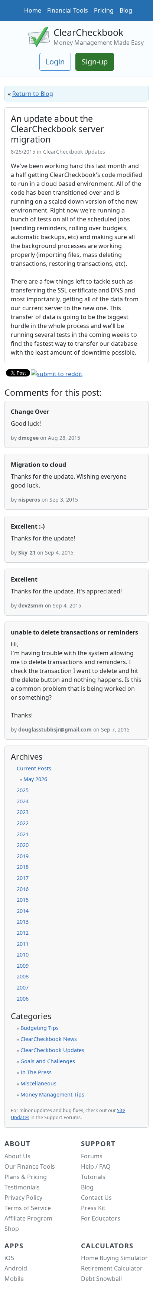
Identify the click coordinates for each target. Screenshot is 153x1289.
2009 (23, 965)
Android (15, 1268)
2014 (23, 910)
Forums (91, 1156)
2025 (23, 790)
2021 (23, 834)
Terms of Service (27, 1208)
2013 (23, 921)
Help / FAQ (96, 1166)
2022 (23, 823)
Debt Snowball (101, 1279)
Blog (126, 10)
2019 (23, 856)
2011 (23, 943)
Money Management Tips (52, 1094)
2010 (23, 954)
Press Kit (93, 1208)
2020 (23, 844)
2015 (23, 899)
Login (55, 62)
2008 (23, 976)
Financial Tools (67, 10)
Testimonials (22, 1187)
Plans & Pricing (25, 1177)
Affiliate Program (28, 1218)
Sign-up (95, 62)
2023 (23, 812)
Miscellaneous (38, 1083)
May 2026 (35, 779)
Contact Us (96, 1197)
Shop (11, 1229)
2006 (23, 998)
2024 (23, 801)
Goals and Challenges (47, 1061)
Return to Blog (32, 94)
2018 (23, 866)
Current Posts (34, 768)
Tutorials (93, 1177)
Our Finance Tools (29, 1166)
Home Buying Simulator (114, 1258)
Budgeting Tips (39, 1027)
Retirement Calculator (112, 1268)
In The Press (36, 1072)
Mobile (14, 1279)
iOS (9, 1258)
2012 (23, 932)
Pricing (104, 10)
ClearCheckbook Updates (52, 1050)
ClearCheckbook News (48, 1038)
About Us (17, 1156)
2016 (23, 889)
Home (32, 10)
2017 (23, 877)
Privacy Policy (23, 1197)
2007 (23, 987)
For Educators (100, 1218)
